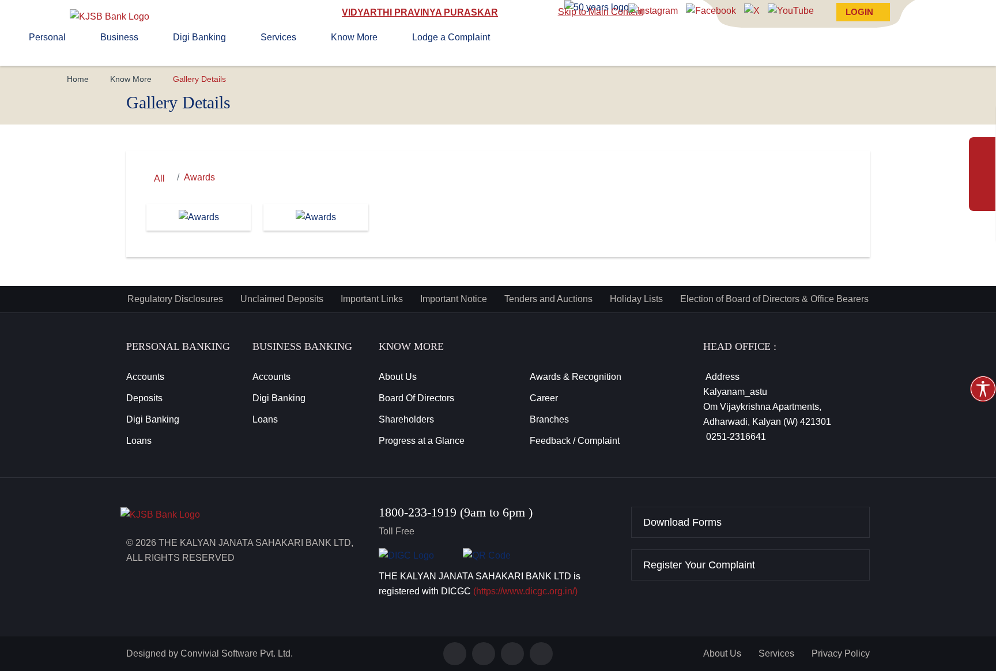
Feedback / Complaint (575, 441)
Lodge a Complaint (451, 37)
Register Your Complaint (699, 565)
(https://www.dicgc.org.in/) (525, 591)
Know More (354, 37)
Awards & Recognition (575, 377)
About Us (398, 377)
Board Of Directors (416, 398)
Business (119, 37)
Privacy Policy (841, 653)
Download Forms (682, 522)
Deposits (144, 398)
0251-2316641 (733, 437)
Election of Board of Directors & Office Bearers (774, 299)
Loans (139, 441)
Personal (47, 37)
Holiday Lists (636, 299)
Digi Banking (199, 37)
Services (278, 37)
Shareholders (406, 419)
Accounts (145, 377)
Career (544, 398)
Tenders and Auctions (548, 299)
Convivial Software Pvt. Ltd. (236, 653)
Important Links (372, 299)
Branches (549, 419)
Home (78, 79)
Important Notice (453, 299)
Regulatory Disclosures (175, 299)
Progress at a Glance (422, 441)
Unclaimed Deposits (281, 299)
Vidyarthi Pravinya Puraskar (420, 12)
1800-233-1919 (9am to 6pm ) (456, 512)
